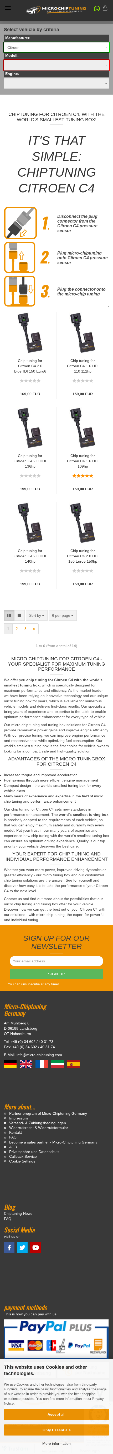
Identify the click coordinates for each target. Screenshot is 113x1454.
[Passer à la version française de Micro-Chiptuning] (42, 1064)
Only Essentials (57, 1430)
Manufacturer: (17, 38)
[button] (94, 10)
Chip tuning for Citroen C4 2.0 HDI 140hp (30, 556)
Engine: (12, 74)
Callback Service (23, 1156)
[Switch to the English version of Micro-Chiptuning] (26, 1064)
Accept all (56, 1414)
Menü (8, 8)
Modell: (12, 55)
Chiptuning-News (18, 1213)
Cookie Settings (22, 1161)
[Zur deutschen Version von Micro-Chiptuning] (11, 1064)
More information (56, 1443)
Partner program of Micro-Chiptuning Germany (48, 1113)
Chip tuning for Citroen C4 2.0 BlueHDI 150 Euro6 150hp (30, 366)
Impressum (18, 1118)
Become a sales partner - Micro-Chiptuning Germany (53, 1142)
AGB (13, 1147)
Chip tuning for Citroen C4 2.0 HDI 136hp (30, 461)
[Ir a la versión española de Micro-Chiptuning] (73, 1064)
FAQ (13, 1137)
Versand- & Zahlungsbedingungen (37, 1123)
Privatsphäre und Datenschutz (34, 1152)
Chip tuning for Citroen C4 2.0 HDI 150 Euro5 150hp (83, 556)
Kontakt (15, 1132)
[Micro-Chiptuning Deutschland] (56, 10)
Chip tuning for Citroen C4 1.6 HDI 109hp (83, 461)
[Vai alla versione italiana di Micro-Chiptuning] (58, 1064)
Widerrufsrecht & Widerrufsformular (38, 1128)
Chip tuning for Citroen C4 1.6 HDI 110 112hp (83, 366)
